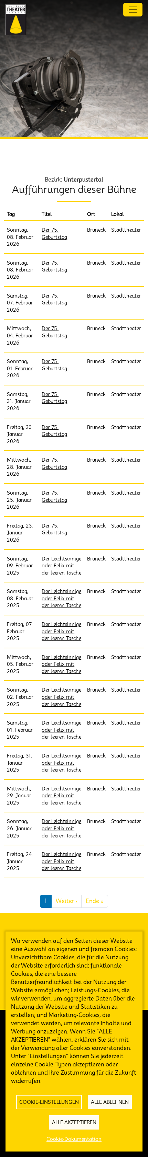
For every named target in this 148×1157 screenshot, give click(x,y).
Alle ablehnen (110, 1102)
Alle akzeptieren (74, 1122)
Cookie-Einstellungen (49, 1102)
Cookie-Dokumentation (74, 1139)
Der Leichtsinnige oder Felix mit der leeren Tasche (61, 566)
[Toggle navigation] (132, 9)
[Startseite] (16, 20)
